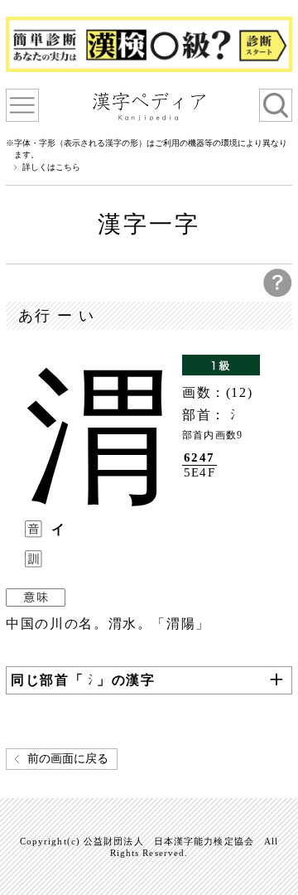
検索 (275, 105)
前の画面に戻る (67, 758)
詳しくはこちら (51, 167)
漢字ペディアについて (22, 105)
